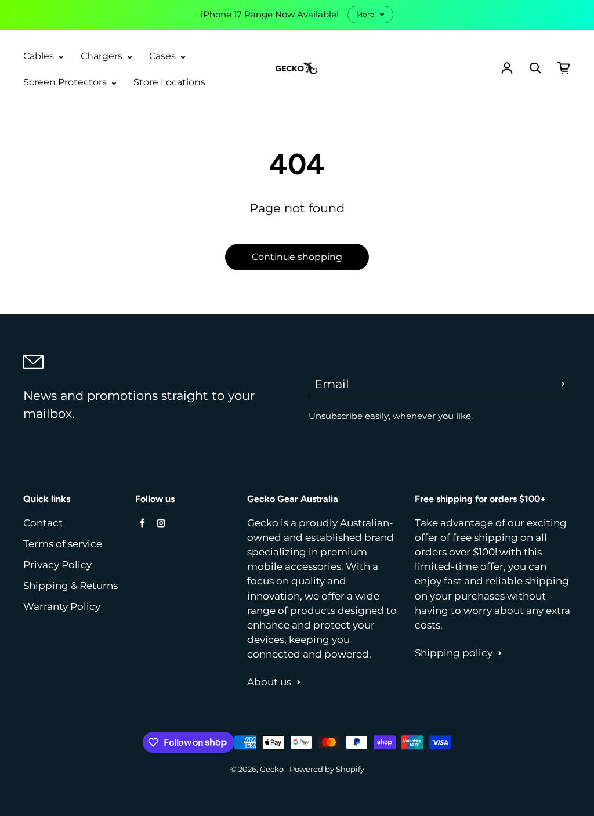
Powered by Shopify (326, 769)
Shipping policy (453, 653)
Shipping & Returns (70, 585)
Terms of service (62, 544)
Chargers (103, 56)
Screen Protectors (66, 82)
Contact (43, 523)
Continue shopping (297, 256)
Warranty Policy (61, 606)
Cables (39, 56)
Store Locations (169, 82)
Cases (163, 56)
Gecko (272, 769)
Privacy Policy (57, 565)
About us (269, 682)
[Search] (535, 68)
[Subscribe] (563, 383)
